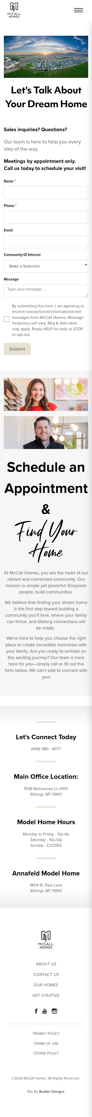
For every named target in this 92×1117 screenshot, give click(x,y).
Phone (10, 206)
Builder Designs (51, 1091)
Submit (17, 349)
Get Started (46, 995)
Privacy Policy (46, 1033)
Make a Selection (24, 266)
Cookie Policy (46, 1053)
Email (8, 230)
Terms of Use (46, 1043)
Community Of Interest (22, 255)
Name (10, 181)
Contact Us (46, 974)
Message (11, 279)
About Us (46, 964)
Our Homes (46, 985)
